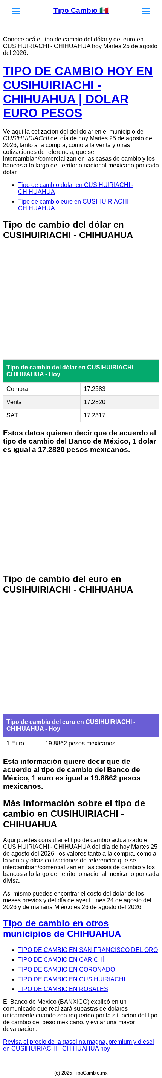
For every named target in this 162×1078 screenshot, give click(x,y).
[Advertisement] (81, 300)
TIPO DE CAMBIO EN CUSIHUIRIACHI (71, 979)
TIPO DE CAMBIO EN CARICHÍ (61, 959)
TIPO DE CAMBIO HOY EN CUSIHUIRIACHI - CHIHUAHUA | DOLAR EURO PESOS (78, 92)
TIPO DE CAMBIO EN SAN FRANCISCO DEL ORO (88, 950)
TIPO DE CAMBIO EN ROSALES (63, 989)
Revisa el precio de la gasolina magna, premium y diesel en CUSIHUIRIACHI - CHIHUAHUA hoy (78, 1045)
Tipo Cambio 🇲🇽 (81, 10)
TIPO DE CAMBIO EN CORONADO (66, 969)
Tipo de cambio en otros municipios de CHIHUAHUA (62, 928)
